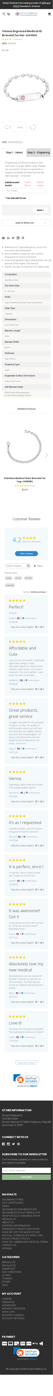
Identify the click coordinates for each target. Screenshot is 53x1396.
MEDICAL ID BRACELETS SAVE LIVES (22, 1235)
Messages (8, 1302)
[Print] (8, 238)
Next (40, 210)
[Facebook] (3, 1144)
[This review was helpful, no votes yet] (36, 627)
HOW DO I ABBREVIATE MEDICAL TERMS (25, 1242)
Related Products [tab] (26, 409)
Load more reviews (26, 1062)
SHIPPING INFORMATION (16, 1225)
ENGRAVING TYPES (12, 1199)
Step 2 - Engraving (38, 152)
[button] (26, 23)
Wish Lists (8, 1312)
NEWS (5, 1206)
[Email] (3, 238)
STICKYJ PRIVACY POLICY (16, 1238)
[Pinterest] (23, 238)
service (18, 578)
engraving (10, 585)
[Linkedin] (18, 238)
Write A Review (26, 553)
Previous (3, 455)
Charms (7, 1278)
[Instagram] (8, 1144)
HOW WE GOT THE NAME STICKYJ (21, 1232)
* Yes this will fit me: (15, 198)
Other (6, 1281)
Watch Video (40, 184)
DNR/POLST (8, 1268)
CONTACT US (9, 1245)
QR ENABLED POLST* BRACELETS (21, 1212)
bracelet (28, 578)
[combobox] (35, 592)
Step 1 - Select (14, 152)
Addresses (9, 1305)
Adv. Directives (11, 1272)
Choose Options (26, 447)
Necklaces (9, 1265)
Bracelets (8, 1262)
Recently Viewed (13, 1315)
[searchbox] (15, 566)
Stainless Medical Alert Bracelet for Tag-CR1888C (25, 480)
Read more (21, 743)
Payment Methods (13, 1308)
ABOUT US (8, 1222)
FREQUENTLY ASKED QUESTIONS (20, 1229)
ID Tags (6, 1275)
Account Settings (13, 1318)
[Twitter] (13, 238)
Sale (5, 1285)
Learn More (27, 184)
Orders (7, 1299)
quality (8, 578)
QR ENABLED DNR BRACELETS (19, 1209)
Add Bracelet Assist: (12, 184)
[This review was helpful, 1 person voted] (36, 1001)
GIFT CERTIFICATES (12, 1203)
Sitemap (7, 1248)
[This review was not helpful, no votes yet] (41, 627)
